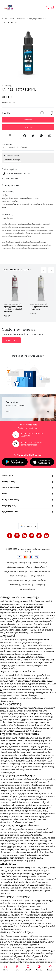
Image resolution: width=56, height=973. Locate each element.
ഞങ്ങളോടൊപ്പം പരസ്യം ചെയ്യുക (33, 563)
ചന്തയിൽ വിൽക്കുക (12, 159)
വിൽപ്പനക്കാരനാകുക (15, 567)
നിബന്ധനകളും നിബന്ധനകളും (22, 585)
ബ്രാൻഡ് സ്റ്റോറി (40, 567)
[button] (47, 7)
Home (4, 19)
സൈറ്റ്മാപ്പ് (40, 585)
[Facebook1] (9, 535)
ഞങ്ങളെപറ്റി (12, 563)
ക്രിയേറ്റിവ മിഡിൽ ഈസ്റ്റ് (18, 147)
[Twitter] (39, 535)
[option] (28, 52)
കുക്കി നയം (42, 580)
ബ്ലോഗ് (28, 567)
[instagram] (17, 535)
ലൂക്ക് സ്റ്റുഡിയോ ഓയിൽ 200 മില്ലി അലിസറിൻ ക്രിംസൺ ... (13, 309)
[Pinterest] (31, 535)
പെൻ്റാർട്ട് (6, 85)
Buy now (28, 127)
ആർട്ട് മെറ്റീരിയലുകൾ (36, 19)
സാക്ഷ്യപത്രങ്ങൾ (27, 589)
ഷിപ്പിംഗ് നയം (30, 580)
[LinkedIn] (24, 535)
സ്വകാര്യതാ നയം (15, 580)
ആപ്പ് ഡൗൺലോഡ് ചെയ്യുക (15, 571)
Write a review (11, 340)
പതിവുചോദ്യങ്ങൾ (36, 576)
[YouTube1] (46, 535)
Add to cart (28, 120)
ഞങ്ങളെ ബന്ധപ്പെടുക (18, 576)
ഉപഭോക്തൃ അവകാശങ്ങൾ (39, 571)
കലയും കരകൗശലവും (17, 19)
